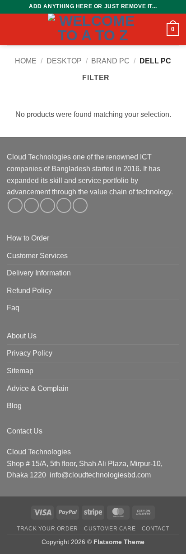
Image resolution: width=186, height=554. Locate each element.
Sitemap (20, 371)
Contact (155, 528)
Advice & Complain (38, 388)
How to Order (28, 238)
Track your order (47, 528)
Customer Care (109, 528)
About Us (22, 336)
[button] (12, 29)
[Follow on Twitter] (47, 205)
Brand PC (110, 61)
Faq (13, 308)
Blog (14, 405)
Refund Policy (29, 290)
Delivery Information (39, 273)
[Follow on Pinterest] (80, 205)
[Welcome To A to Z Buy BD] (93, 29)
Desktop (64, 61)
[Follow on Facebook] (15, 205)
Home (26, 61)
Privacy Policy (29, 353)
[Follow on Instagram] (31, 205)
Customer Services (37, 256)
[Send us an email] (63, 205)
